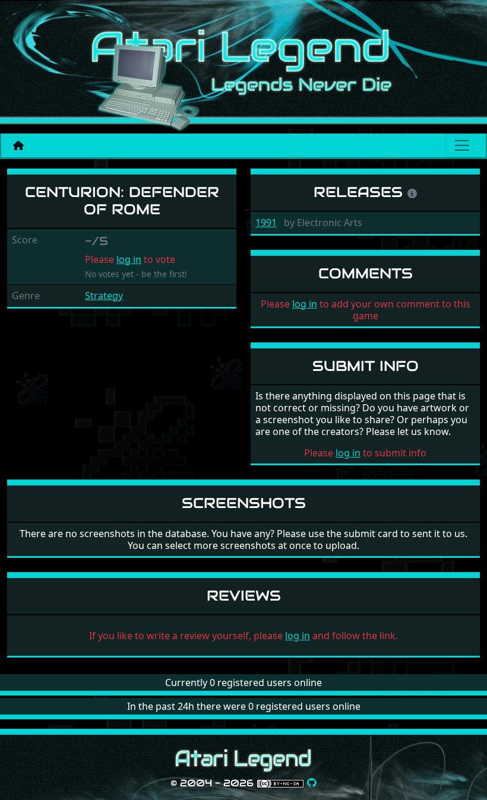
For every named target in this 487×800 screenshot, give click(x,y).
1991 (266, 222)
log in (128, 259)
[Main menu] (462, 145)
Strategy (104, 295)
